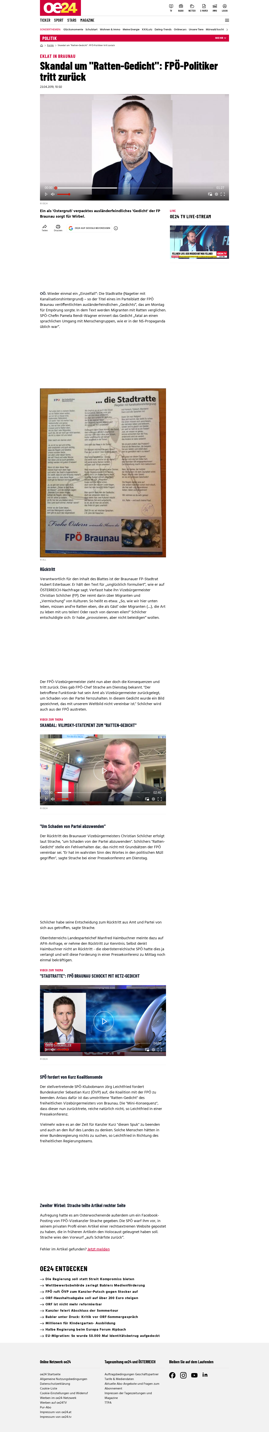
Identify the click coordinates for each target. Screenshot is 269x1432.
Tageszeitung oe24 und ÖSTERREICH (130, 1361)
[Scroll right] (227, 30)
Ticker (45, 20)
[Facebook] (172, 1375)
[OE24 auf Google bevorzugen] (115, 228)
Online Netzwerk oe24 (55, 1361)
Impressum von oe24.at (55, 1412)
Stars (71, 20)
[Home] (41, 45)
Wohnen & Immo (110, 30)
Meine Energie (131, 30)
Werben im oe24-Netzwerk (58, 1398)
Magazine (87, 20)
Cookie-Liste (48, 1388)
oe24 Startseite (50, 1374)
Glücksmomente (73, 30)
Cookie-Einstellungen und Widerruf (64, 1393)
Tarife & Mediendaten (119, 1379)
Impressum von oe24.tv (55, 1417)
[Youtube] (194, 1375)
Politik (49, 38)
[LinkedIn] (205, 1375)
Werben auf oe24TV (53, 1402)
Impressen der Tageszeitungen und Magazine (128, 1396)
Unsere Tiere (196, 30)
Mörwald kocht (215, 30)
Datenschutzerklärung (55, 1384)
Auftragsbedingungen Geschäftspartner (132, 1374)
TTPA (108, 1402)
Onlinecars (180, 30)
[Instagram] (183, 1375)
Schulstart (91, 30)
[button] (135, 148)
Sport (58, 20)
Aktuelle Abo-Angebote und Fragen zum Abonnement (132, 1386)
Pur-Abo (45, 1407)
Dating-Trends (163, 30)
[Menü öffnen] (227, 20)
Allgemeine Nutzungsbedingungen (63, 1379)
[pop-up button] (216, 194)
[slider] (134, 187)
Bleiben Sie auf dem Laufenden (191, 1361)
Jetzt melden (98, 1249)
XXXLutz (147, 30)
